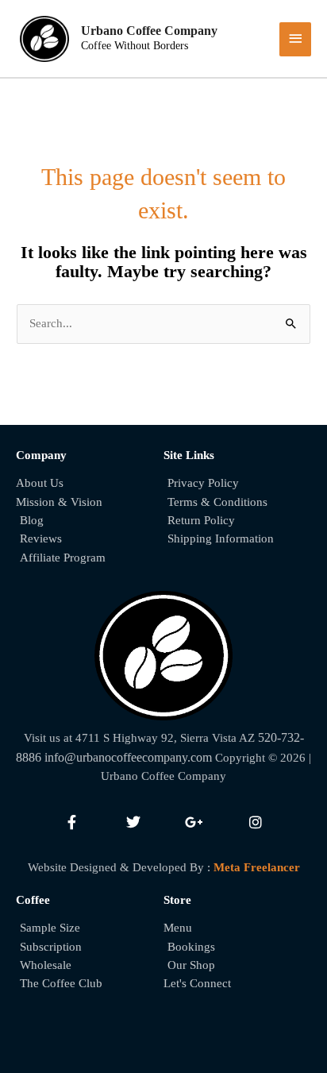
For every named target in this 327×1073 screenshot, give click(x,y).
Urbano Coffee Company (149, 30)
